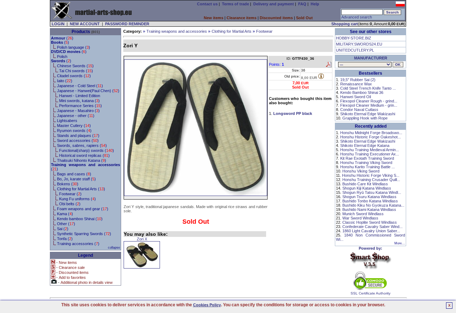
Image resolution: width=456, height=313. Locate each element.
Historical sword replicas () (84, 155)
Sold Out (304, 18)
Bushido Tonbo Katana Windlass (370, 201)
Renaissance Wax (356, 84)
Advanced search (356, 17)
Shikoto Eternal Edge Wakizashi (367, 114)
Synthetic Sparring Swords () (84, 234)
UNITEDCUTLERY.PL (355, 50)
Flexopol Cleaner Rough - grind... (368, 101)
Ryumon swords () (74, 130)
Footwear (264, 31)
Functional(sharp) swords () (86, 150)
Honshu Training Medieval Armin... (369, 150)
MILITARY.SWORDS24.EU (359, 44)
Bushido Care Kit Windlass (365, 184)
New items (213, 18)
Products (81, 31)
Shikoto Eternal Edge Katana (364, 145)
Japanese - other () (75, 115)
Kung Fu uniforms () (77, 199)
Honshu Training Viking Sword (366, 162)
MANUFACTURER (370, 58)
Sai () (62, 229)
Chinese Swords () (75, 66)
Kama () (65, 214)
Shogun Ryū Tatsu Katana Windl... (371, 192)
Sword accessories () (78, 140)
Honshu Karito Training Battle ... (367, 167)
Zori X (142, 239)
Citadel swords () (74, 76)
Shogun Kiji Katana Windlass (366, 188)
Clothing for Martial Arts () (81, 189)
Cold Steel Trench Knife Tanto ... (368, 88)
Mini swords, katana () (79, 101)
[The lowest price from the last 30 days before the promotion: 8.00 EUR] (321, 76)
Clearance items (241, 18)
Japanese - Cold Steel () (80, 86)
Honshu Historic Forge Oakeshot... (370, 137)
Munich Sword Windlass (363, 214)
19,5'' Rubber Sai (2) (357, 80)
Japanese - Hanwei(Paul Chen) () (88, 91)
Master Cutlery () (74, 125)
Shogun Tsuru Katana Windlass (369, 197)
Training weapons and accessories (176, 31)
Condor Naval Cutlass (359, 109)
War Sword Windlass (360, 218)
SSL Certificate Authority (370, 293)
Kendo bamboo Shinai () (80, 219)
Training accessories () (78, 244)
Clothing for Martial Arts (232, 31)
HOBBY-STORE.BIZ (353, 38)
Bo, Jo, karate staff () (76, 179)
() (62, 38)
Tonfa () (65, 239)
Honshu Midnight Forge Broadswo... (371, 133)
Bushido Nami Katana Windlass (369, 209)
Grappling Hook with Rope (365, 118)
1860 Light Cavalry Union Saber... (371, 231)
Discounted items (276, 18)
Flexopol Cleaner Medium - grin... (368, 105)
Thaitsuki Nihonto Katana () (81, 160)
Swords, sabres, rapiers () (82, 145)
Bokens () (67, 184)
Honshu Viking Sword (360, 171)
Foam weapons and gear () (82, 209)
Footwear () (70, 194)
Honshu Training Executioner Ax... (369, 154)
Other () (66, 224)
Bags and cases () (74, 174)
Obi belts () (70, 204)
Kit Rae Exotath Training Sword (367, 158)
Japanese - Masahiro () (78, 110)
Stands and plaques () (78, 135)
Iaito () (64, 81)
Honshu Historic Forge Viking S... (370, 175)
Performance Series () (80, 106)
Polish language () (73, 47)
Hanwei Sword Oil (355, 97)
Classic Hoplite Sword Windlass (369, 222)
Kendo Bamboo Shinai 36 (361, 92)
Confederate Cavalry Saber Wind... (372, 226)
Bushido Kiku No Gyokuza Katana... (373, 205)
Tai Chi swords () (76, 71)
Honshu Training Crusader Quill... (371, 179)
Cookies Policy (207, 305)
